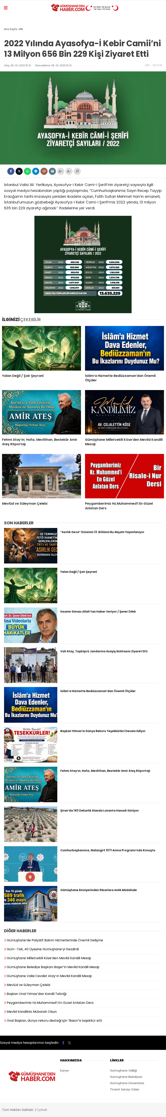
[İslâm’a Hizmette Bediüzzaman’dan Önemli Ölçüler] (124, 348)
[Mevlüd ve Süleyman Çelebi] (41, 476)
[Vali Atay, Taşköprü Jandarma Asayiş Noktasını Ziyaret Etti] (30, 682)
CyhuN (42, 1109)
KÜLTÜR (157, 65)
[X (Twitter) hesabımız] (69, 1042)
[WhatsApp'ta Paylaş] (27, 171)
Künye (64, 1071)
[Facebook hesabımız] (63, 1042)
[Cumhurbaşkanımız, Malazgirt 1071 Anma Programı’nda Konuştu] (30, 881)
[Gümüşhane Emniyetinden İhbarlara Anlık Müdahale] (30, 920)
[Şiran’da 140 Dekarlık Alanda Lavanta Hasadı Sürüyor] (30, 841)
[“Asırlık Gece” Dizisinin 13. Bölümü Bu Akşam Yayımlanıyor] (30, 562)
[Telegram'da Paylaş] (35, 171)
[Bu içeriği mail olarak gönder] (44, 171)
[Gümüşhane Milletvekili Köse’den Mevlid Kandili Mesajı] (124, 412)
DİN (147, 65)
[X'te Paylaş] (19, 171)
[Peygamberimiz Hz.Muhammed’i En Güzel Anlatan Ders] (124, 476)
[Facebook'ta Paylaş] (10, 171)
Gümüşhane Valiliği (123, 1071)
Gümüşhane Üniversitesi (127, 1083)
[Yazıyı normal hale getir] (77, 171)
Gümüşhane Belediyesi (126, 1077)
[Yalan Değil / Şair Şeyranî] (41, 348)
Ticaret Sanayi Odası (124, 1089)
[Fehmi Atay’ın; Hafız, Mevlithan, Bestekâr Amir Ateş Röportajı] (41, 412)
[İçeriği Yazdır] (52, 171)
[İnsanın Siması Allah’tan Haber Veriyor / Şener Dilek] (30, 642)
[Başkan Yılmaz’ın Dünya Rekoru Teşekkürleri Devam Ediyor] (30, 761)
